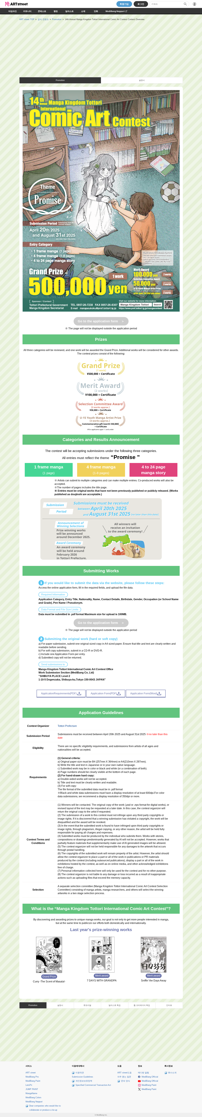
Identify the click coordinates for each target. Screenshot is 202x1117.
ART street (31, 1072)
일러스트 (69, 11)
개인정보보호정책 (84, 1081)
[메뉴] (194, 4)
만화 (96, 11)
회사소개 (172, 1072)
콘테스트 (42, 11)
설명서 (142, 80)
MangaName (31, 1093)
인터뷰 (169, 1005)
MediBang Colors (33, 1097)
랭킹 (56, 11)
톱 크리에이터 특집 (142, 1005)
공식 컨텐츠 (43, 19)
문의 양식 (125, 1081)
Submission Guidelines (82, 1077)
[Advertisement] (101, 45)
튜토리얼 (87, 1005)
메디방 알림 (143, 1072)
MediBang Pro (32, 1077)
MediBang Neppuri (118, 11)
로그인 (140, 4)
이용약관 (80, 1072)
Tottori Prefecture (67, 726)
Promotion (56, 19)
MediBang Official (150, 1077)
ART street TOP (26, 19)
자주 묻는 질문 (124, 1077)
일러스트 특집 (115, 1005)
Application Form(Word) (143, 693)
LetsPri (29, 1085)
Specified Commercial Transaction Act (93, 1085)
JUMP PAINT (32, 1089)
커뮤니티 (27, 11)
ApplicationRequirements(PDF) (59, 693)
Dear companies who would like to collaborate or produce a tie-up (45, 1108)
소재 (83, 11)
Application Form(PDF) (104, 693)
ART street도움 (124, 1072)
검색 (185, 4)
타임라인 (12, 11)
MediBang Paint (33, 1081)
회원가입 (124, 4)
